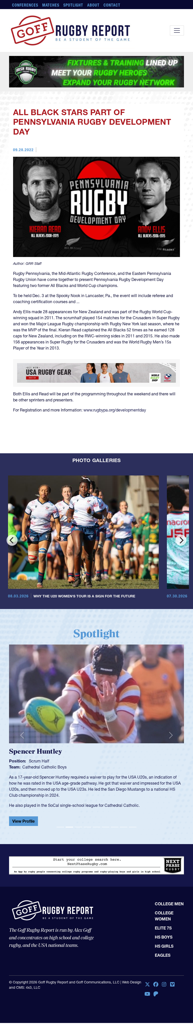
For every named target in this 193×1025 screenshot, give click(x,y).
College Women (164, 954)
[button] (22, 773)
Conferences (25, 5)
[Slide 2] (69, 863)
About (93, 5)
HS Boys (163, 976)
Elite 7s (163, 967)
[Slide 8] (123, 863)
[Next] (180, 580)
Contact (112, 5)
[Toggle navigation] (177, 30)
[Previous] (12, 580)
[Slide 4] (87, 863)
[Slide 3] (78, 863)
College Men (169, 942)
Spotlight (73, 5)
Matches (51, 5)
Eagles (162, 994)
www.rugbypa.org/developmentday (114, 450)
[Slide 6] (105, 863)
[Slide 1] (60, 863)
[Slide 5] (96, 863)
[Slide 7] (114, 863)
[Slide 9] (132, 863)
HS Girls (164, 985)
